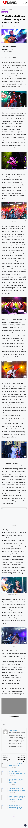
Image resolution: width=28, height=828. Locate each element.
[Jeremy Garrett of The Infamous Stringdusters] (14, 160)
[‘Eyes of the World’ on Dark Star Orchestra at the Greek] (4, 790)
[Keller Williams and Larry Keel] (14, 585)
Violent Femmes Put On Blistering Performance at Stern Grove (16, 780)
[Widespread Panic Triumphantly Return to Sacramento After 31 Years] (4, 807)
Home (3, 9)
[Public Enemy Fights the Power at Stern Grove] (4, 765)
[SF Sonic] (10, 2)
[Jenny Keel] (14, 449)
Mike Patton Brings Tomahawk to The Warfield (17, 772)
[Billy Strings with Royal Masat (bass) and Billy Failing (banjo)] (14, 210)
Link (2, 720)
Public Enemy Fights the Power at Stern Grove (16, 764)
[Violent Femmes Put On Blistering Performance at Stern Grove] (4, 780)
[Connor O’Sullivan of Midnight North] (14, 99)
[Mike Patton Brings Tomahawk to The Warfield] (4, 773)
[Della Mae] (14, 516)
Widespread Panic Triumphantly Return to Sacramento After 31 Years (16, 807)
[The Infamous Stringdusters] (14, 305)
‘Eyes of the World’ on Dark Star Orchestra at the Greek (17, 789)
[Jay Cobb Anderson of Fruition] (14, 369)
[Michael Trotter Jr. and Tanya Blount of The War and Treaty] (14, 635)
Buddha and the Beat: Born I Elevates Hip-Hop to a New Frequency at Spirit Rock (17, 797)
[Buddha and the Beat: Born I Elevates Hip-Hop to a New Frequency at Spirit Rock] (4, 797)
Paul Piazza (6, 26)
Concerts (9, 9)
